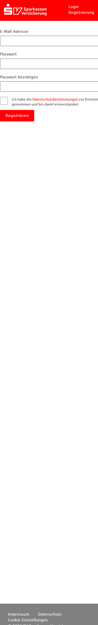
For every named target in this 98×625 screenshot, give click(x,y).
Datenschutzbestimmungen (55, 99)
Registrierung (81, 12)
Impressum (18, 614)
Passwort (8, 54)
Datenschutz (50, 614)
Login (73, 6)
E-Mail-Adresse (14, 31)
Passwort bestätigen (19, 77)
